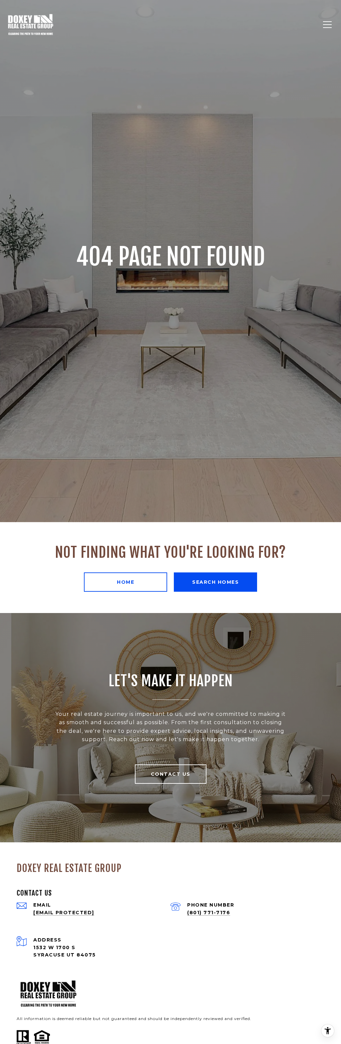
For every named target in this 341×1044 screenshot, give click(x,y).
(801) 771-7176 (208, 913)
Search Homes (215, 582)
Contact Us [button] (170, 774)
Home (125, 582)
